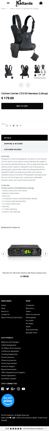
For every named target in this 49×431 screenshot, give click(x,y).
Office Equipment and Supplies (13, 372)
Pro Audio (30, 320)
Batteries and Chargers (10, 342)
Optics (28, 311)
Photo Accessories (33, 314)
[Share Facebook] (10, 125)
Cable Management (8, 345)
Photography (31, 317)
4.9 (7, 429)
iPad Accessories (7, 357)
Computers (30, 305)
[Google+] (21, 125)
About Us (4, 311)
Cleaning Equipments (9, 354)
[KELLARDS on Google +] (13, 389)
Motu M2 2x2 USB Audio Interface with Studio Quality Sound (24, 273)
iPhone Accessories (8, 360)
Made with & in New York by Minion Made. (19, 418)
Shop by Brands (32, 330)
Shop (3, 308)
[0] (41, 3)
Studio (28, 326)
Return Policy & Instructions (11, 317)
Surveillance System (8, 378)
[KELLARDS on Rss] (23, 389)
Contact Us (5, 314)
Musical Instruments (9, 369)
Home (3, 8)
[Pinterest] (17, 125)
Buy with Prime (31, 333)
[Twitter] (14, 125)
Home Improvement (9, 363)
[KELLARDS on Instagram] (18, 389)
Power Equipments (8, 375)
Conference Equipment (10, 351)
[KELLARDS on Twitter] (7, 389)
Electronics (30, 308)
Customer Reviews (13, 149)
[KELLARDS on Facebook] (2, 389)
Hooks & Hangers (8, 366)
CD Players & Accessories (11, 348)
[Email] (7, 125)
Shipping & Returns (13, 144)
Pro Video (29, 323)
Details (7, 138)
